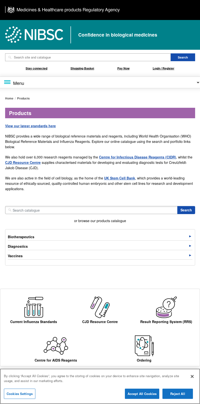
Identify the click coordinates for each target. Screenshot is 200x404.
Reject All (177, 393)
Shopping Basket (82, 68)
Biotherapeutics (21, 236)
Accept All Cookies (142, 393)
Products (23, 98)
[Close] (192, 376)
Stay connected (36, 68)
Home (9, 98)
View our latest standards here (30, 125)
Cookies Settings (20, 393)
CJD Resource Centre (23, 162)
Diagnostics (18, 246)
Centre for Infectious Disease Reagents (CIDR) (137, 157)
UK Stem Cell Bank (119, 178)
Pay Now (123, 68)
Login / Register (163, 68)
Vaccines (15, 255)
